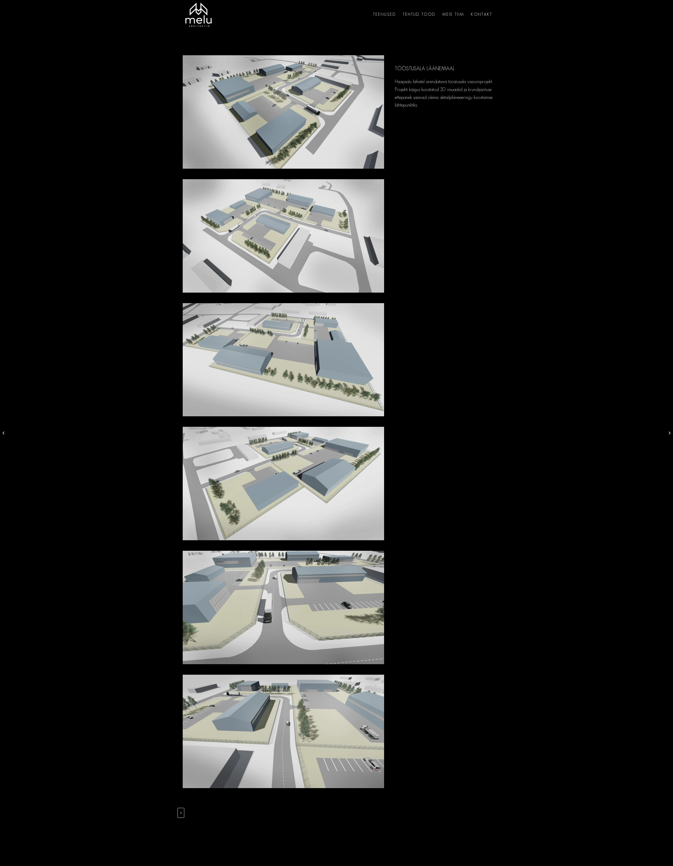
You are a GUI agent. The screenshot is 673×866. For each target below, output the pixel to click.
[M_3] (283, 360)
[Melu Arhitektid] (198, 14)
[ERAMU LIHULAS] (4, 433)
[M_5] (283, 607)
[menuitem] (384, 14)
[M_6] (283, 731)
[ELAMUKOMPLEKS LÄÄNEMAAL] (669, 433)
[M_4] (283, 483)
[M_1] (283, 236)
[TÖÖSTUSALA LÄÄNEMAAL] (283, 112)
